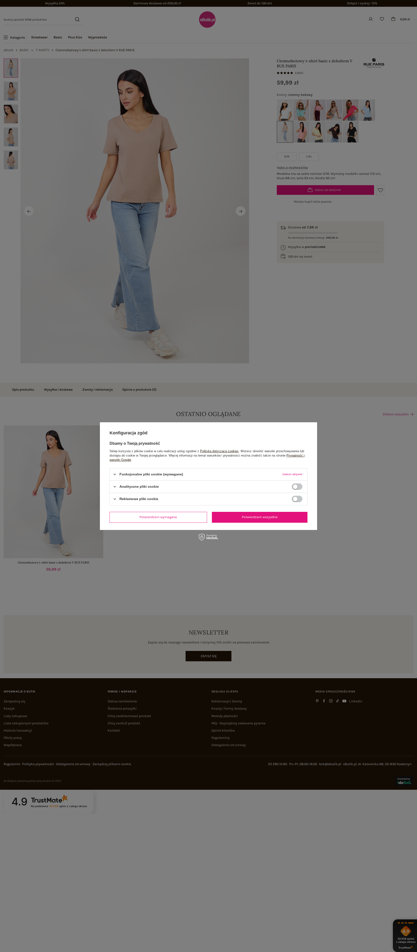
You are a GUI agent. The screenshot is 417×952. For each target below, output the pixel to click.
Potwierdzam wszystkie (260, 517)
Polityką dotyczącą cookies (219, 451)
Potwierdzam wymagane (158, 517)
